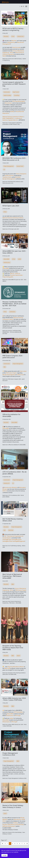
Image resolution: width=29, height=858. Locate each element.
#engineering (11, 42)
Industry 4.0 (6, 483)
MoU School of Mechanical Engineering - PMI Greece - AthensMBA (12, 576)
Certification (12, 311)
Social (5, 813)
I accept (4, 855)
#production (20, 42)
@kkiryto (5, 2)
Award (18, 655)
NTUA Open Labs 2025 (11, 206)
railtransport (11, 826)
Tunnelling (16, 95)
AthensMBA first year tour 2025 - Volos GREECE (14, 252)
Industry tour (20, 36)
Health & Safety (7, 95)
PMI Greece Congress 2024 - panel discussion (13, 356)
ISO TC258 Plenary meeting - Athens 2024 (13, 520)
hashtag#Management (19, 541)
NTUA (13, 36)
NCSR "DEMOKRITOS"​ (8, 118)
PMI (4, 367)
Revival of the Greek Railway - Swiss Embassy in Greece (13, 806)
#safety (12, 111)
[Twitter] (19, 6)
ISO (4, 530)
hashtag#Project (7, 539)
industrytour (10, 715)
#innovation (22, 487)
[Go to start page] (2, 843)
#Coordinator (8, 103)
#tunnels (21, 111)
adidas (11, 718)
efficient (5, 826)
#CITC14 (5, 491)
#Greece (5, 489)
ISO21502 (11, 530)
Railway (5, 819)
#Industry (14, 487)
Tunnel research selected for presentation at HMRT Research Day (14, 84)
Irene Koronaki (16, 47)
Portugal (17, 715)
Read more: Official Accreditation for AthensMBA (14, 444)
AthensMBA (6, 259)
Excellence (16, 666)
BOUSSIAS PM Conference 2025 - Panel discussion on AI (14, 159)
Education (6, 36)
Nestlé (4, 56)
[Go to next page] (24, 843)
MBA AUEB (7, 668)
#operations (6, 113)
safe (9, 824)
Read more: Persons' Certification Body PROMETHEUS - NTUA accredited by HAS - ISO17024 (12, 332)
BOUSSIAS (18, 177)
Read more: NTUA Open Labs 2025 (11, 229)
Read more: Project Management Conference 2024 (14, 778)
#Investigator (21, 101)
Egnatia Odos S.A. (13, 120)
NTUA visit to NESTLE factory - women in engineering (13, 29)
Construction (7, 92)
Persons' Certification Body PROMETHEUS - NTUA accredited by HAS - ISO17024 (14, 304)
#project (5, 179)
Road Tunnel (16, 92)
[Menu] (26, 6)
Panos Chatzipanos (21, 174)
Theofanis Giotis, (7, 177)
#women (14, 40)
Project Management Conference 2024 (10, 754)
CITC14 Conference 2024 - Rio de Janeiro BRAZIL (14, 473)
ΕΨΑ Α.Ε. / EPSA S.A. (15, 273)
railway (15, 823)
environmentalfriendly (17, 824)
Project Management (9, 166)
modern (5, 824)
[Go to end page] (27, 843)
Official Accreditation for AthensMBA (11, 415)
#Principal (15, 101)
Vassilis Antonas (9, 175)
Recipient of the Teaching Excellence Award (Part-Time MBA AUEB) (13, 647)
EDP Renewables (18, 712)
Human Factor (20, 166)
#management (6, 44)
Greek (22, 817)
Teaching (10, 666)
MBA (13, 584)
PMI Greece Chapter (11, 373)
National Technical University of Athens (13, 116)
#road (17, 111)
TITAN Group (20, 374)
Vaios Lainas (23, 371)
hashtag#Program (17, 539)
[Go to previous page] (5, 843)
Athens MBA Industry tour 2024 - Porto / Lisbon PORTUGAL (14, 699)
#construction (8, 487)
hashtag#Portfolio (7, 541)
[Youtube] (21, 6)
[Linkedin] (23, 6)
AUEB (19, 259)
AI (4, 169)
